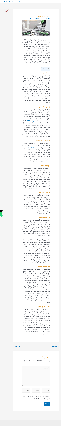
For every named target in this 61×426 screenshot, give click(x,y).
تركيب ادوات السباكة (33, 148)
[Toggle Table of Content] (48, 69)
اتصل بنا (11, 1)
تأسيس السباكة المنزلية (31, 121)
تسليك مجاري (7, 11)
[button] (16, 1)
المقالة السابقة (55, 346)
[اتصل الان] (1, 215)
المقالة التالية (16, 346)
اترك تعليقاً (48, 19)
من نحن (5, 1)
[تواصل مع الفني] (1, 213)
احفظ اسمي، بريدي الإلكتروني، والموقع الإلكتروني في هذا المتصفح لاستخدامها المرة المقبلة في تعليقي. (36, 397)
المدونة (18, 1)
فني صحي (8, 9)
